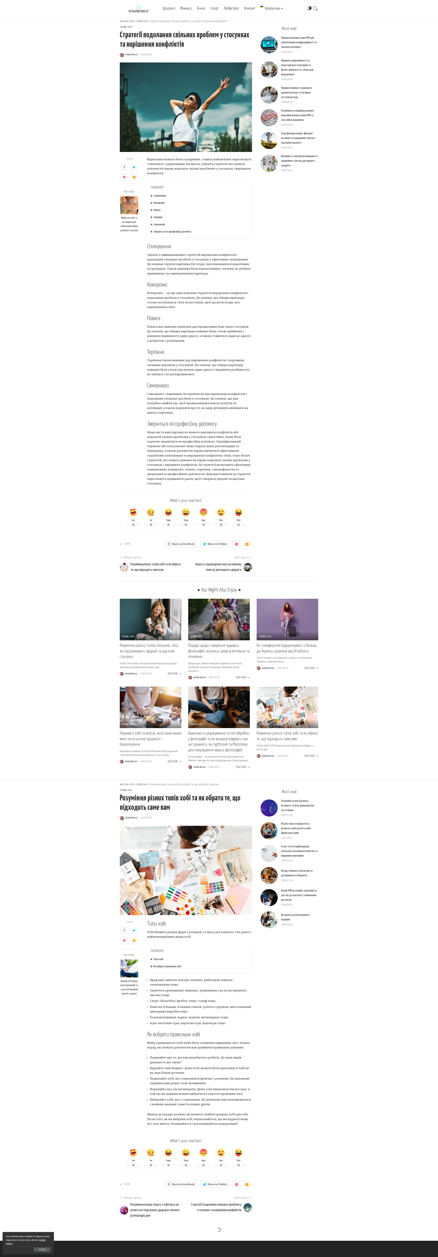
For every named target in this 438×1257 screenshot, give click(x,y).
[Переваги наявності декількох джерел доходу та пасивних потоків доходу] (269, 95)
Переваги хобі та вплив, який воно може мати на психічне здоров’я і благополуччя (150, 739)
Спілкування (159, 195)
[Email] (134, 177)
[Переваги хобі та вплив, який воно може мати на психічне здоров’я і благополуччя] (150, 707)
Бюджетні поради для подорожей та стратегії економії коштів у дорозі (129, 987)
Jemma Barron (131, 54)
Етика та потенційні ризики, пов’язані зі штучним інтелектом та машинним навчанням (299, 851)
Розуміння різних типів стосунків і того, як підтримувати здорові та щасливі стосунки (149, 651)
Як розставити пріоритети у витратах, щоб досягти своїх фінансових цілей (296, 828)
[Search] (315, 8)
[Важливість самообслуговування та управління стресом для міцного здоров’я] (269, 163)
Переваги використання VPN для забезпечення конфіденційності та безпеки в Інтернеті (299, 42)
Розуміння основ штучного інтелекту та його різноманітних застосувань (297, 806)
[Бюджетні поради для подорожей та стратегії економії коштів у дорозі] (129, 968)
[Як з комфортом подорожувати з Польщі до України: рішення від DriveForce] (287, 619)
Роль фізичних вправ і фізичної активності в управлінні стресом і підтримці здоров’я (298, 138)
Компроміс (159, 203)
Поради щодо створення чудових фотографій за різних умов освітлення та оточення (218, 651)
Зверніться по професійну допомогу (172, 231)
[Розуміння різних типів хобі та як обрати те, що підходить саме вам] (287, 707)
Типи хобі (158, 959)
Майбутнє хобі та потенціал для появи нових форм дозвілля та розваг (129, 224)
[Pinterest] (124, 177)
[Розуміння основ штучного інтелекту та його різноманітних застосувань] (269, 808)
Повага (156, 210)
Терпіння (157, 217)
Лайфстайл (126, 27)
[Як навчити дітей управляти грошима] (269, 919)
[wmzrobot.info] (138, 8)
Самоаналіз (159, 224)
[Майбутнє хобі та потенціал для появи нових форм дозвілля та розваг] (129, 205)
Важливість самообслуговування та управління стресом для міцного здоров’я (299, 161)
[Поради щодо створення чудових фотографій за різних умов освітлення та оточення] (219, 619)
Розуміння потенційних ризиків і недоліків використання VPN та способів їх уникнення (297, 115)
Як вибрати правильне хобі (167, 966)
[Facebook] (124, 167)
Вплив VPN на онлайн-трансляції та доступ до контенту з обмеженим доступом (299, 895)
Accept (42, 1249)
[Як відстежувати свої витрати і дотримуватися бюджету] (269, 875)
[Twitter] (134, 167)
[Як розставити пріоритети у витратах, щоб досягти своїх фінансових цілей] (269, 830)
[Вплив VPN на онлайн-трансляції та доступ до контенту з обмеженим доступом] (269, 897)
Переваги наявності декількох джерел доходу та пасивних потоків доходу (296, 93)
